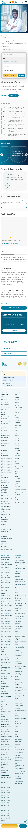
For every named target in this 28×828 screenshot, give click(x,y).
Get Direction (15, 243)
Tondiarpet (17, 402)
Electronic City (18, 420)
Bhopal (16, 499)
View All (2, 600)
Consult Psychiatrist (5, 596)
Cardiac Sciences (4, 699)
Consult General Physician (6, 570)
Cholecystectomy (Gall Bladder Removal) (19, 648)
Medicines (17, 729)
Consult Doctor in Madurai (6, 633)
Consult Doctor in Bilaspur (6, 621)
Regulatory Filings (4, 495)
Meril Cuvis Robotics (19, 705)
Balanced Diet (17, 573)
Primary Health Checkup (5, 739)
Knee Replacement (18, 639)
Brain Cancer (17, 600)
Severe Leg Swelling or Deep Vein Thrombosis (20, 690)
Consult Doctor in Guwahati (6, 623)
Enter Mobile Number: (8, 70)
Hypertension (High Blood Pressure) (6, 674)
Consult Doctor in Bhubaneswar (4, 619)
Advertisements (4, 512)
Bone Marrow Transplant (19, 598)
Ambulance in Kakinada (5, 792)
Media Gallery (3, 524)
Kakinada (17, 460)
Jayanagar (17, 423)
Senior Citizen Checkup (5, 734)
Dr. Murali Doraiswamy (5, 432)
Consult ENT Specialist (5, 577)
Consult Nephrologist (5, 567)
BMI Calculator (18, 778)
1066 (16, 2)
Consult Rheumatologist (6, 583)
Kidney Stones (4, 678)
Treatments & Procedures (20, 636)
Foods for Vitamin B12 (19, 579)
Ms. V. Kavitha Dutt (4, 430)
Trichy (16, 437)
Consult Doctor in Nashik (6, 636)
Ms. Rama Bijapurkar (5, 433)
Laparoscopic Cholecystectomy (18, 651)
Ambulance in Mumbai (5, 803)
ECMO (16, 715)
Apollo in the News (4, 519)
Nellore (16, 433)
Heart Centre (17, 412)
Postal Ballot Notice (5, 482)
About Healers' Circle (5, 534)
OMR (16, 400)
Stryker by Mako (18, 708)
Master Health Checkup (5, 731)
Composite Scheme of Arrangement (5, 510)
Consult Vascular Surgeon (6, 579)
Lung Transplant (18, 661)
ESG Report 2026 (4, 457)
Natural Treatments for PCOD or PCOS (20, 587)
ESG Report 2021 (4, 450)
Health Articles (18, 557)
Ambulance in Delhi (4, 785)
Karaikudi (17, 438)
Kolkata (16, 483)
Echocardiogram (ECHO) (19, 758)
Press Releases (4, 521)
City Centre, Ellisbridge (19, 479)
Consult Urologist (4, 569)
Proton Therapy (18, 668)
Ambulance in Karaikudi (5, 793)
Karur (16, 432)
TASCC (2, 548)
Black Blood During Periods (20, 581)
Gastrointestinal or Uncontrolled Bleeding (19, 694)
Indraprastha (17, 463)
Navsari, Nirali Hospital (19, 502)
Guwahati (17, 488)
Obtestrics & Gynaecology (6, 711)
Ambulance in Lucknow (5, 800)
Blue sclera (17, 692)
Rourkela (17, 497)
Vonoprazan (17, 744)
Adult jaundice (18, 696)
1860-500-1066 (7, 386)
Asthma (2, 651)
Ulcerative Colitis (4, 693)
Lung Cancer (3, 680)
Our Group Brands (4, 402)
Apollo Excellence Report (6, 442)
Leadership (3, 401)
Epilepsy (2, 665)
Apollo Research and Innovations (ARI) (5, 439)
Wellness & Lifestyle (19, 773)
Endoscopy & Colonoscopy (20, 762)
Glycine (16, 736)
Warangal (17, 453)
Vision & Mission (4, 397)
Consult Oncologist (5, 565)
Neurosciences (4, 703)
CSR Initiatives (4, 448)
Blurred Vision (4, 654)
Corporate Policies (4, 477)
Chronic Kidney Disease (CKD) (20, 603)
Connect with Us (4, 531)
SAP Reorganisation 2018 (6, 514)
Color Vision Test (18, 783)
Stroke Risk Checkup (5, 752)
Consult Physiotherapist (5, 595)
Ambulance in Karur (4, 795)
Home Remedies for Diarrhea (20, 584)
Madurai (16, 430)
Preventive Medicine (5, 719)
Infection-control (4, 543)
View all (16, 592)
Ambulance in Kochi (5, 797)
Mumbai (16, 471)
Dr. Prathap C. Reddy (5, 416)
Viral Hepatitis (4, 694)
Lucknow (17, 468)
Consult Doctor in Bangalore (6, 607)
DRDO (16, 442)
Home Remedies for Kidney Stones (20, 564)
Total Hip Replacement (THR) (20, 666)
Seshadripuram (18, 425)
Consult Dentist (4, 590)
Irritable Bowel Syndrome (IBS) (7, 676)
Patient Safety (4, 546)
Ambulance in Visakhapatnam (6, 817)
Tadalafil (16, 742)
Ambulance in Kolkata (5, 798)
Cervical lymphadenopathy (20, 682)
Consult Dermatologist (5, 587)
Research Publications (5, 443)
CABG (16, 644)
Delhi (16, 461)
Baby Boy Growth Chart (19, 560)
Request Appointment (9, 75)
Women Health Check (5, 749)
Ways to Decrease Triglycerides (18, 575)
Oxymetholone (18, 741)
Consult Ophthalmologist (6, 582)
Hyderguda (17, 445)
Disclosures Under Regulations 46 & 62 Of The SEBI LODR (6, 499)
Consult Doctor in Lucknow (6, 631)
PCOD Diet (17, 589)
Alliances (3, 406)
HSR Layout (17, 422)
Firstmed (17, 405)
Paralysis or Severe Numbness (20, 681)
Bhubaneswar (17, 494)
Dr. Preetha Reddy (4, 418)
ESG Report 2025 (4, 455)
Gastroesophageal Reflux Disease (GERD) (6, 668)
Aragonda (17, 435)
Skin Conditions (18, 629)
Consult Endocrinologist (5, 588)
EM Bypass (17, 484)
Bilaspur (16, 496)
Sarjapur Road (17, 427)
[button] (1, 154)
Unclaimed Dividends (5, 505)
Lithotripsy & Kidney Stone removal (20, 657)
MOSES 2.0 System (18, 716)
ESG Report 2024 (4, 453)
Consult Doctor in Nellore (6, 639)
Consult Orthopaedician (5, 560)
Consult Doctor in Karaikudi (6, 628)
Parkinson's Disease (19, 626)
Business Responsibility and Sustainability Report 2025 (6, 468)
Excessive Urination (19, 677)
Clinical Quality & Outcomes (6, 538)
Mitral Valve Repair (18, 663)
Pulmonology (3, 709)
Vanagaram (17, 397)
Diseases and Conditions (20, 594)
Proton (16, 414)
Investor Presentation (5, 493)
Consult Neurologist (5, 562)
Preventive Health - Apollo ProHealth (6, 766)
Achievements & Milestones (6, 407)
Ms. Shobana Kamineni (5, 421)
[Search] (13, 2)
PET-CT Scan (17, 755)
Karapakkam (17, 410)
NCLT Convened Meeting (6, 503)
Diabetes (3, 664)
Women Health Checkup (6, 729)
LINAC (16, 713)
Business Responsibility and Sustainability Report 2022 (6, 459)
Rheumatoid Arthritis (5, 686)
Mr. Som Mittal (4, 428)
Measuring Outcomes (5, 544)
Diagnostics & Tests (19, 747)
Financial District (18, 443)
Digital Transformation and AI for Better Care (6, 550)
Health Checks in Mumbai (6, 756)
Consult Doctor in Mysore (6, 634)
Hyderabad (17, 440)
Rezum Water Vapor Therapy (20, 718)
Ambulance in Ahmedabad (6, 777)
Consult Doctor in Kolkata (6, 610)
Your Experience (4, 773)
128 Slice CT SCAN (18, 720)
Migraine (3, 681)
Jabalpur (16, 501)
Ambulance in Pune (4, 812)
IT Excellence (3, 541)
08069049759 (7, 243)
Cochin (16, 415)
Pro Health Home (4, 770)
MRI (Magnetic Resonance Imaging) (20, 750)
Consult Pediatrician (5, 574)
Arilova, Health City (18, 456)
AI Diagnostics (18, 723)
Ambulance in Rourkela (5, 813)
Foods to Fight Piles (19, 582)
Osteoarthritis (18, 623)
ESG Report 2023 (4, 452)
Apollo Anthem (4, 399)
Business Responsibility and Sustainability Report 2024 (6, 465)
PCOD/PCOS (3, 683)
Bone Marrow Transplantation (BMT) (20, 642)
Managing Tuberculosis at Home (20, 569)
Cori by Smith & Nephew (19, 706)
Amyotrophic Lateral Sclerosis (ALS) (20, 596)
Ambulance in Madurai (5, 802)
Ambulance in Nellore (5, 808)
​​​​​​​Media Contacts (4, 526)
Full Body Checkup (4, 733)
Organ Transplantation (5, 708)
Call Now (22, 75)
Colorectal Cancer (18, 605)
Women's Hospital (18, 409)
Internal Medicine (4, 713)
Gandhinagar (17, 481)
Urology (2, 706)
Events (2, 522)
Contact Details (4, 515)
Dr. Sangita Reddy (4, 423)
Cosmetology (3, 717)
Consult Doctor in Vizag (5, 644)
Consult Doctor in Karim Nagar (7, 615)
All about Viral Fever (19, 577)
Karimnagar (17, 448)
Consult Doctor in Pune (5, 613)
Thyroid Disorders (4, 689)
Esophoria (17, 684)
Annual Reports (4, 489)
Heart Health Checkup (5, 728)
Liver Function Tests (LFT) (20, 768)
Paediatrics (3, 716)
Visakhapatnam (18, 455)
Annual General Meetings (6, 479)
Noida (16, 465)
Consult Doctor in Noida (5, 638)
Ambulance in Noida (5, 810)
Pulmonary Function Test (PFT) (20, 766)
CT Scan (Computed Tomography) (19, 753)
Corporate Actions (4, 480)
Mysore (16, 428)
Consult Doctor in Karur (5, 629)
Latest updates (4, 536)
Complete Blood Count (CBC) (20, 770)
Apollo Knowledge (4, 437)
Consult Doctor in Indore (6, 624)
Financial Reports (4, 487)
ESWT (16, 721)
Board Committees (4, 475)
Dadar (16, 473)
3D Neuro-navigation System (20, 710)
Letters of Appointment (5, 484)
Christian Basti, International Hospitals (20, 490)
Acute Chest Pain (18, 673)
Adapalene (17, 731)
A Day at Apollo (4, 409)
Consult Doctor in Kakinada (6, 626)
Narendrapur (17, 486)
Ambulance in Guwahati (5, 787)
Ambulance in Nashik (5, 807)
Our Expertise (3, 772)
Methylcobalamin (18, 739)
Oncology (3, 701)
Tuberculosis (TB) (4, 691)
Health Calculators (18, 776)
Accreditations (4, 539)
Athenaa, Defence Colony (20, 466)
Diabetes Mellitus (18, 608)
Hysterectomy (18, 653)
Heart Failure (3, 670)
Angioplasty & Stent (19, 638)
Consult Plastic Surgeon (5, 580)
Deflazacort (17, 734)
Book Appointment (9, 826)
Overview (3, 396)
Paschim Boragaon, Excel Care (20, 492)
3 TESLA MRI (17, 711)
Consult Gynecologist (5, 575)
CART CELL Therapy (19, 646)
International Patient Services (6, 818)
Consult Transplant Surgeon (6, 598)
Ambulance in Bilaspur (5, 782)
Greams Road (17, 395)
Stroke (2, 688)
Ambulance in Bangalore (5, 779)
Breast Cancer (4, 656)
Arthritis (2, 649)
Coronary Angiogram (19, 757)
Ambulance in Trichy (5, 815)
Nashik (16, 476)
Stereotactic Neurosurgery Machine (20, 725)
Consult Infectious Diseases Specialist (6, 593)
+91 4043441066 (7, 380)
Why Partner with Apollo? (6, 529)
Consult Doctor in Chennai (6, 603)
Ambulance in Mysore (5, 805)
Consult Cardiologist (5, 559)
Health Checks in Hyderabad (6, 736)
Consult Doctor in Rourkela (6, 641)
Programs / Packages (5, 768)
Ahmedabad (17, 478)
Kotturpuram (17, 404)
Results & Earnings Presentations (4, 491)
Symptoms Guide (18, 671)
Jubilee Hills (17, 446)
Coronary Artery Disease (5, 662)
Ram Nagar (17, 458)
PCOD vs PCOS (18, 571)
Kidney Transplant (18, 655)
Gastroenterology (4, 704)
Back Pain (3, 652)
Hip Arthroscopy (18, 664)
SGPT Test (17, 763)
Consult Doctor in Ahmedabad (7, 616)
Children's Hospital (18, 407)
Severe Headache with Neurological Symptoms (19, 686)
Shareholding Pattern (5, 501)
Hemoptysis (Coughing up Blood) (20, 675)
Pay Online (3, 820)
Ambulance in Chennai (5, 784)
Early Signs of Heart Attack (20, 562)
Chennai (16, 394)
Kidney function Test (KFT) (20, 771)
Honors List (3, 445)
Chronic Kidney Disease (5, 657)
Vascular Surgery (4, 714)
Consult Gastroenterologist (6, 564)
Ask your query (13, 95)
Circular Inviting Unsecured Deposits (6, 507)
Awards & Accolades (5, 404)
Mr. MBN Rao (3, 427)
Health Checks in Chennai (6, 726)
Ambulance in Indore (5, 790)
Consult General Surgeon (6, 585)
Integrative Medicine (5, 721)
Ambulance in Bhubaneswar (6, 780)
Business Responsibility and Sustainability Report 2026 (6, 471)
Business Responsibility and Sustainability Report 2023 (6, 462)
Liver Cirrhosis (18, 621)
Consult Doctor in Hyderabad (6, 605)
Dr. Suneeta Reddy (4, 420)
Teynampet (17, 399)
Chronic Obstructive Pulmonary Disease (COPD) (6, 660)
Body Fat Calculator (19, 781)
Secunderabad (18, 451)
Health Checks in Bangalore (6, 746)
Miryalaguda (17, 450)
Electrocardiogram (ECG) (19, 760)
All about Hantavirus (19, 590)
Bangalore (17, 417)
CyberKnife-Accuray (19, 703)
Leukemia (17, 619)
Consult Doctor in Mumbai (6, 608)
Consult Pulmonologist (5, 572)
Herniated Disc (4, 672)
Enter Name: (6, 66)
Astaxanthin (17, 733)
